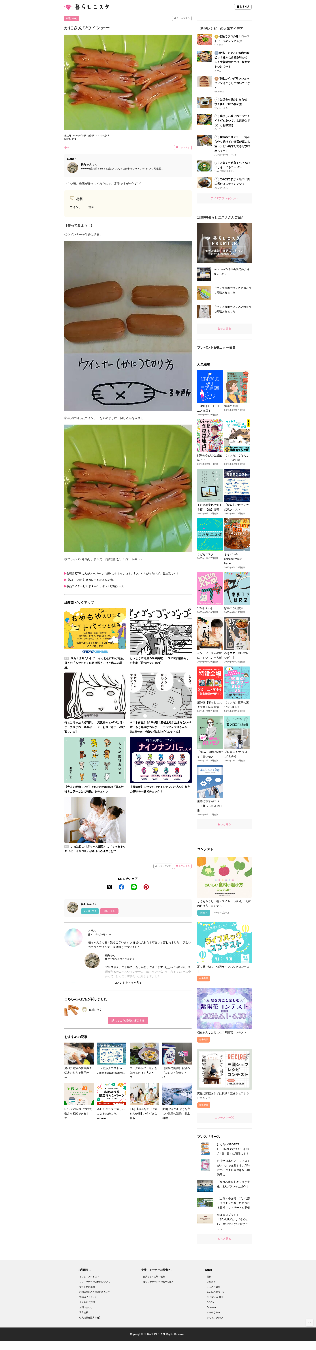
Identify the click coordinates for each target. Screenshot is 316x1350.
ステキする (184, 147)
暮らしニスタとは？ (89, 1276)
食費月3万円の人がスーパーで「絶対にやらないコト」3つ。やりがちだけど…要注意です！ (122, 573)
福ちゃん (110, 955)
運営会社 (83, 1312)
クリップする (183, 18)
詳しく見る (109, 911)
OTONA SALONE (215, 1297)
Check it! (211, 1281)
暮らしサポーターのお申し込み (158, 1281)
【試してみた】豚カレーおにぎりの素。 (91, 579)
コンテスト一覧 (224, 1117)
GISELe (211, 1302)
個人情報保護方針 (88, 1317)
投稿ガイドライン (88, 1297)
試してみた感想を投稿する (128, 1020)
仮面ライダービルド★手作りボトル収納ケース (95, 586)
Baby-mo (211, 1307)
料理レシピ (71, 18)
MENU (244, 6)
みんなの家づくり (215, 1292)
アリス (92, 930)
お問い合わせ (86, 1307)
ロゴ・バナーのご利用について (94, 1281)
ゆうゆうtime (213, 1312)
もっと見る (224, 328)
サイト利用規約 (87, 1287)
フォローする (90, 911)
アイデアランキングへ (224, 198)
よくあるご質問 (87, 1302)
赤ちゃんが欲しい (215, 1317)
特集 (209, 1276)
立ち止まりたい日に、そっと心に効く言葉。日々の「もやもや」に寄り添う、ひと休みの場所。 (95, 663)
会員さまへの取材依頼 (154, 1276)
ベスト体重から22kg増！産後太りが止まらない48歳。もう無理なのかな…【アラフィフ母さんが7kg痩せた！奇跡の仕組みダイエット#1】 (160, 727)
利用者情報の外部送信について (94, 1292)
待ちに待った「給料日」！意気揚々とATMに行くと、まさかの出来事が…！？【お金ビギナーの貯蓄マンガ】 (94, 727)
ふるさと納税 (213, 1287)
